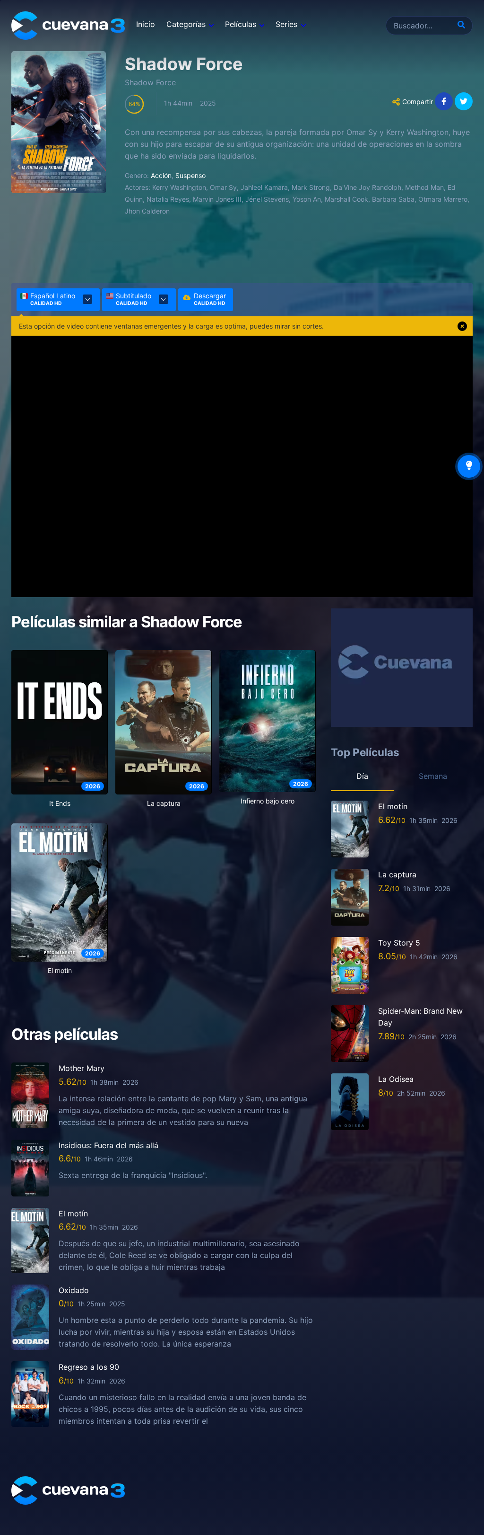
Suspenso (190, 175)
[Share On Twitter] (464, 101)
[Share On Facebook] (444, 101)
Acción (161, 175)
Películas (240, 24)
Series (286, 24)
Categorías (186, 24)
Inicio (145, 24)
